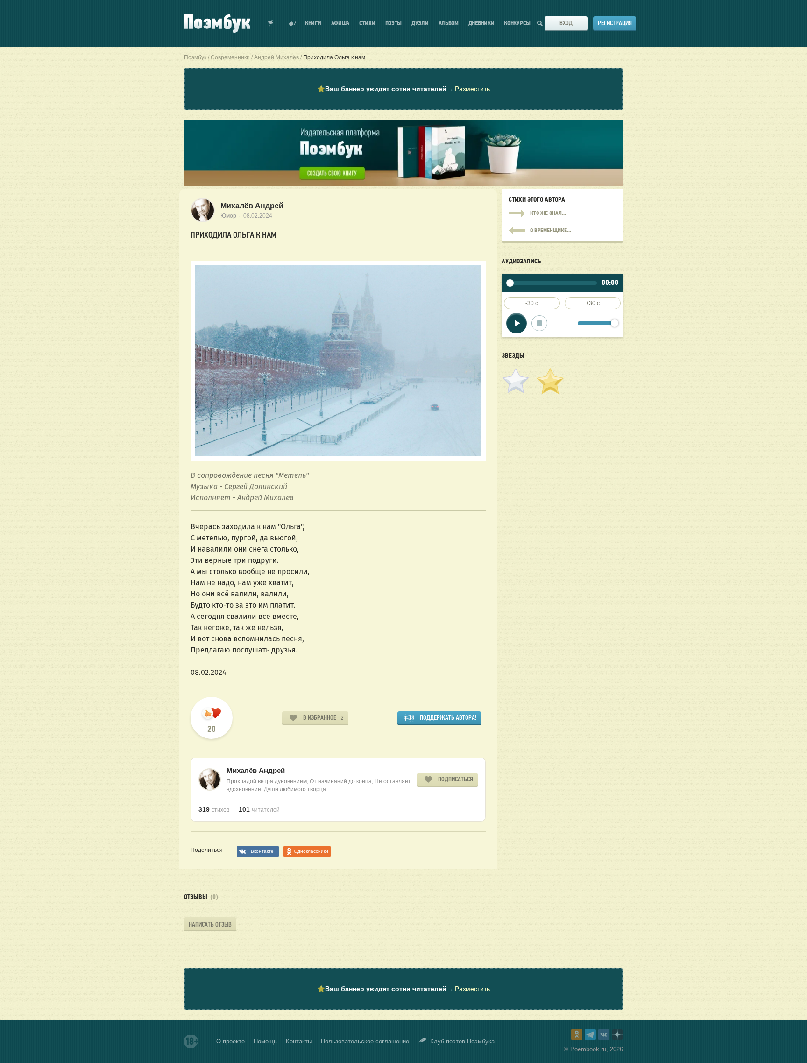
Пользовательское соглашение (365, 1041)
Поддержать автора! (448, 717)
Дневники (481, 24)
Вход (566, 23)
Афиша (340, 24)
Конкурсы (517, 24)
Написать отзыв (210, 924)
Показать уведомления (270, 23)
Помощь (265, 1041)
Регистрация (615, 23)
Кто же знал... (562, 213)
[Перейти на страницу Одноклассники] (576, 1034)
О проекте (230, 1041)
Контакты (299, 1041)
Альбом (449, 24)
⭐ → (403, 88)
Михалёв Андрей (251, 206)
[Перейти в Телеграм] (590, 1034)
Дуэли (420, 24)
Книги (313, 24)
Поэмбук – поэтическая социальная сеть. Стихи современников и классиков (217, 23)
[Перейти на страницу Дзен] (617, 1034)
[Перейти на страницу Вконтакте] (603, 1034)
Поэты (393, 24)
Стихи (367, 24)
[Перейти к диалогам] (292, 23)
